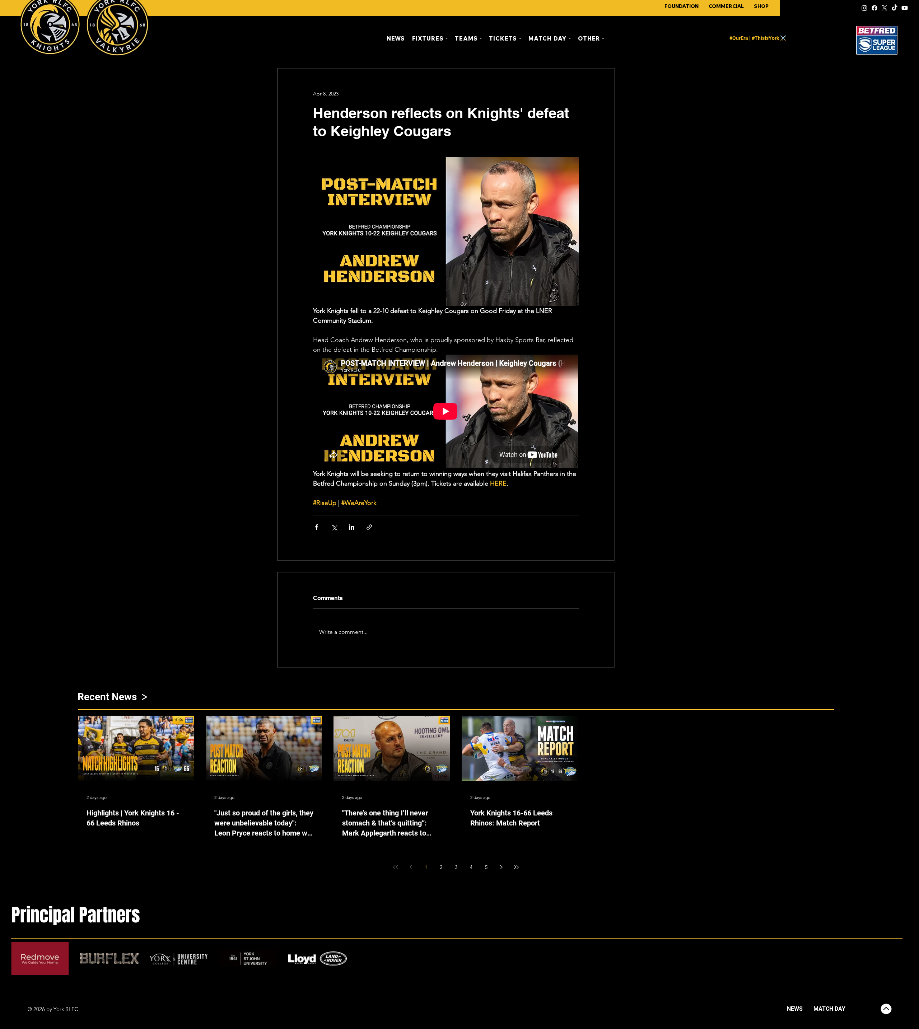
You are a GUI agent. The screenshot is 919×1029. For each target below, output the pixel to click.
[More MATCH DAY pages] (570, 38)
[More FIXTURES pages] (446, 38)
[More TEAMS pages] (481, 38)
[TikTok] (894, 7)
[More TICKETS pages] (520, 38)
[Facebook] (874, 7)
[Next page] (501, 867)
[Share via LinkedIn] (351, 527)
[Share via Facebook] (316, 527)
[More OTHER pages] (603, 38)
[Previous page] (410, 867)
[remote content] (446, 412)
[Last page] (516, 867)
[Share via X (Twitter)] (334, 527)
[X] (884, 7)
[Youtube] (904, 7)
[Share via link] (369, 527)
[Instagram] (864, 7)
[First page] (395, 867)
